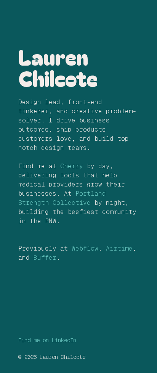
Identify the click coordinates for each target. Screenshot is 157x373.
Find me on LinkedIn (47, 340)
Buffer (45, 258)
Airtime (119, 248)
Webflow (85, 248)
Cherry (71, 166)
